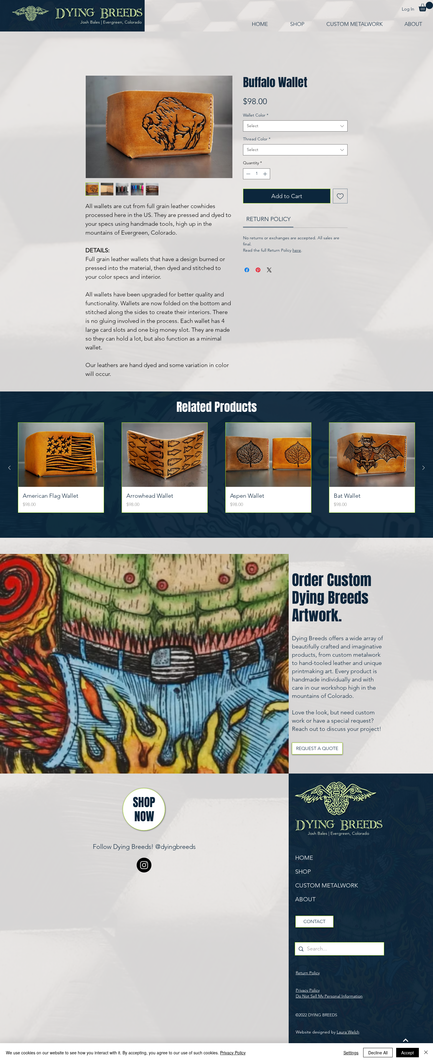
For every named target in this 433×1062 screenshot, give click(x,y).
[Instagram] (144, 865)
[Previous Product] (9, 467)
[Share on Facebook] (246, 269)
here (296, 250)
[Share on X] (269, 269)
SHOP (303, 871)
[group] (216, 467)
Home (92, 54)
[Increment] (265, 174)
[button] (426, 6)
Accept (407, 1053)
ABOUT (305, 899)
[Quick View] (61, 455)
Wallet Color (255, 115)
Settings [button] (350, 1053)
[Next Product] (423, 467)
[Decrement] (247, 174)
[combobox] (295, 126)
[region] (144, 809)
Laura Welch (348, 1032)
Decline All (378, 1053)
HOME (304, 857)
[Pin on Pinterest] (258, 269)
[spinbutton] (256, 174)
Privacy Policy (233, 1053)
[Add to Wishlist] (340, 196)
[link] (268, 219)
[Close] (425, 1052)
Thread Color (256, 139)
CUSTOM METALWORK (326, 885)
